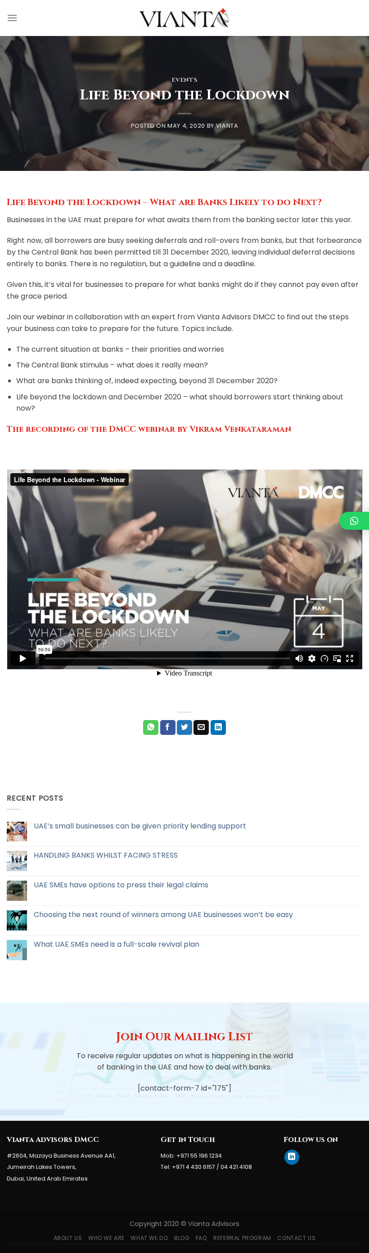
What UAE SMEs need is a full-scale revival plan (116, 944)
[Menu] (12, 18)
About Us (68, 1238)
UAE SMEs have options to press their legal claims (121, 885)
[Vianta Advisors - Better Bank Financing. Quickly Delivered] (185, 17)
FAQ (201, 1238)
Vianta (227, 125)
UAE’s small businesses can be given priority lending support (140, 826)
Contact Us (296, 1238)
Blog (181, 1238)
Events (184, 80)
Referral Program (242, 1238)
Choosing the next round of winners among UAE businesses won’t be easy (163, 914)
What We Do (149, 1238)
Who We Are (106, 1238)
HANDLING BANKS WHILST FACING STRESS (106, 855)
